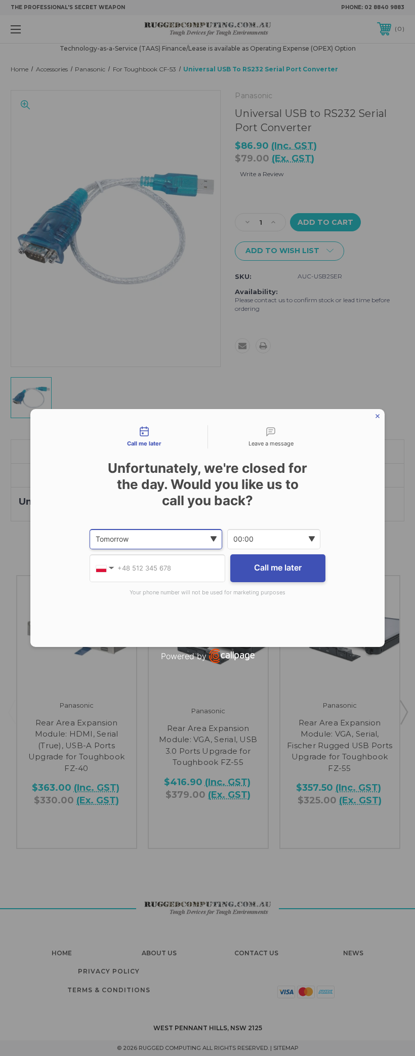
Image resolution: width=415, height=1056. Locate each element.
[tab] (144, 437)
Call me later (278, 567)
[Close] (377, 416)
